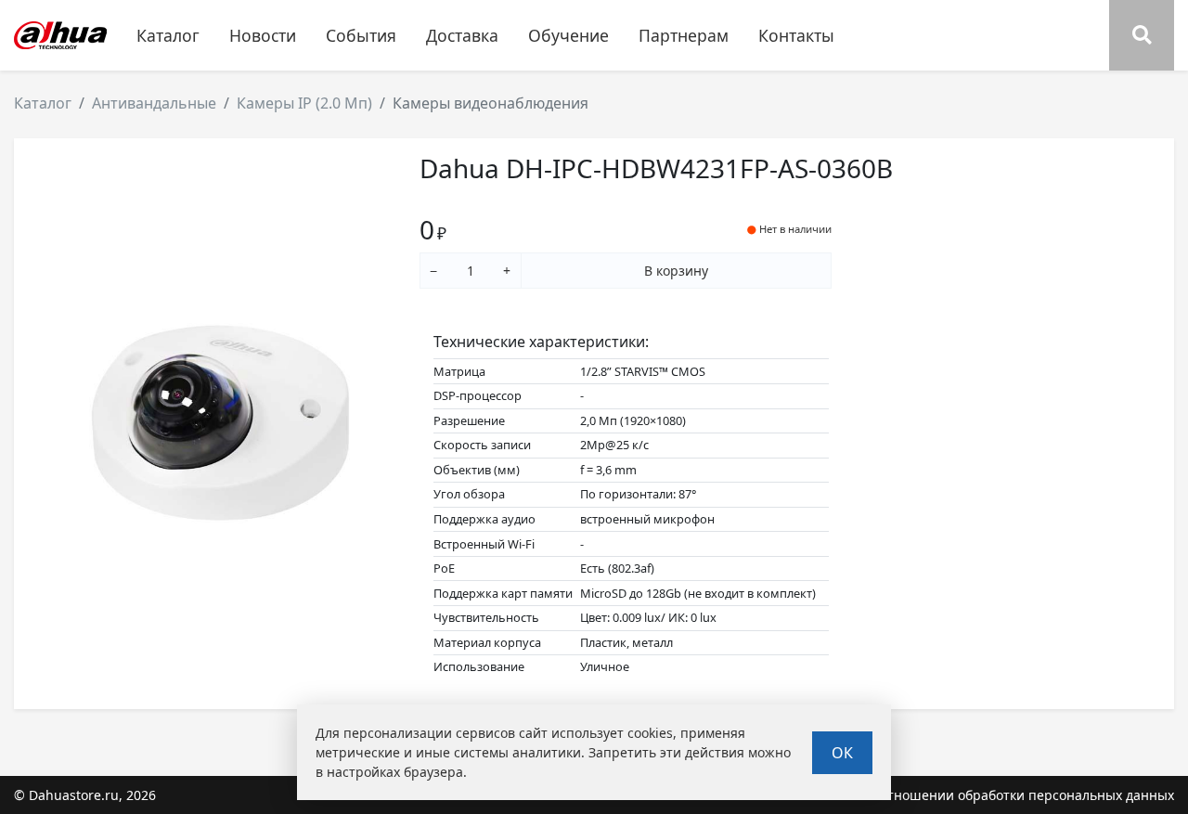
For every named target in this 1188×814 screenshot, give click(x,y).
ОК (842, 753)
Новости (262, 35)
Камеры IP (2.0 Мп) (304, 103)
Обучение (568, 35)
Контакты (796, 35)
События (361, 35)
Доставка (462, 35)
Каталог (42, 103)
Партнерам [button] (684, 35)
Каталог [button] (168, 35)
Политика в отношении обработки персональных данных (989, 795)
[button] (1141, 35)
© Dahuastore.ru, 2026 (85, 795)
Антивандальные (154, 103)
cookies (650, 733)
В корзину (676, 270)
